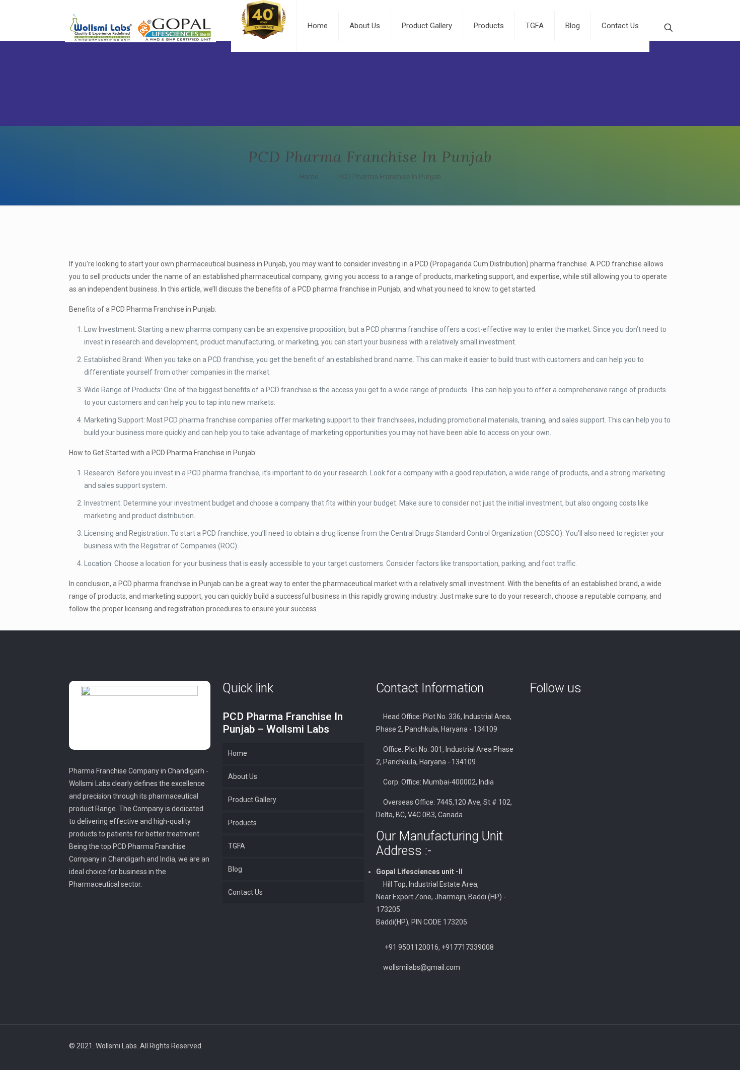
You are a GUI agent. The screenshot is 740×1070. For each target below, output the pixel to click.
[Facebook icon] (604, 1045)
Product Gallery (252, 800)
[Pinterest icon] (615, 1045)
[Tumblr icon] (636, 1045)
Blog (235, 869)
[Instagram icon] (625, 1045)
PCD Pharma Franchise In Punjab (389, 177)
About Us (242, 776)
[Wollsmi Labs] (140, 27)
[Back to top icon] (660, 1045)
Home (309, 177)
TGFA (236, 846)
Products (242, 823)
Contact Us (245, 892)
